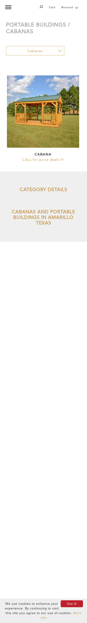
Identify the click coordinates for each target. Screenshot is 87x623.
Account (67, 7)
